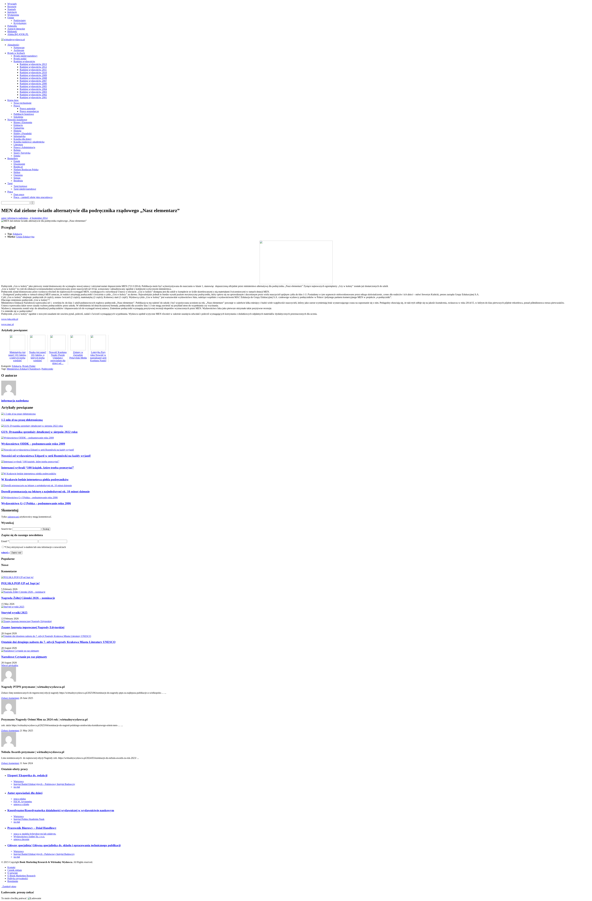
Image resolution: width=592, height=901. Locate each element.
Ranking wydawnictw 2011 (33, 69)
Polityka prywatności (17, 878)
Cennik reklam (14, 870)
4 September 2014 (38, 218)
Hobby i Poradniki (23, 133)
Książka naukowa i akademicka (29, 141)
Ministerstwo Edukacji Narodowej (23, 369)
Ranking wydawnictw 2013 (33, 64)
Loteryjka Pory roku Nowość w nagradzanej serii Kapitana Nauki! (98, 356)
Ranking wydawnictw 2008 (33, 78)
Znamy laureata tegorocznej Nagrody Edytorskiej (32, 627)
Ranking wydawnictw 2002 (33, 94)
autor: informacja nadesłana (14, 218)
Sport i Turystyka (22, 153)
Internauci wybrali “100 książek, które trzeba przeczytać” (37, 467)
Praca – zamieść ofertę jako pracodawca (33, 197)
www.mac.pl (7, 324)
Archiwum (19, 50)
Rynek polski (20, 58)
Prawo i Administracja (24, 147)
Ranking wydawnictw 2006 (33, 83)
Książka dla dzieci (22, 139)
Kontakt (11, 867)
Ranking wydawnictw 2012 (33, 67)
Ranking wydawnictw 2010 (33, 72)
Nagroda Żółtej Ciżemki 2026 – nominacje (28, 598)
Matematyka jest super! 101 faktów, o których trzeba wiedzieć (17, 356)
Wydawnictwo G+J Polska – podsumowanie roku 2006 (36, 503)
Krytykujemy (20, 23)
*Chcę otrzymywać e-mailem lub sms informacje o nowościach (35, 547)
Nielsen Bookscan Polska (26, 169)
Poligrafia (12, 26)
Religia (17, 150)
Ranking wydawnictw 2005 (33, 86)
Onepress (18, 175)
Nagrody (11, 9)
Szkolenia (18, 117)
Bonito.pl (18, 166)
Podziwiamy (20, 20)
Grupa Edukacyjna (25, 236)
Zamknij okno (8, 886)
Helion (17, 172)
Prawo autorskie (27, 108)
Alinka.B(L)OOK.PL (18, 34)
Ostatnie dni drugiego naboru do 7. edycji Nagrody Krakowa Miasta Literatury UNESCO (58, 642)
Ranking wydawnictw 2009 (33, 75)
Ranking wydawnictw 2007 (33, 80)
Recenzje (11, 6)
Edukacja (18, 125)
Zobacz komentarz (10, 698)
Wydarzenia (13, 15)
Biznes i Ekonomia (23, 122)
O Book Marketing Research (21, 875)
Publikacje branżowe (24, 114)
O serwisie (12, 873)
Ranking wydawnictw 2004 (33, 89)
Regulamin (12, 881)
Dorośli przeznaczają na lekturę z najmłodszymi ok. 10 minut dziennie (45, 491)
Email (5, 541)
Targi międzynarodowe (25, 189)
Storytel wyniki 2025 (14, 612)
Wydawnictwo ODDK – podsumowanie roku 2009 (33, 443)
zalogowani (13, 516)
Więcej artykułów (9, 665)
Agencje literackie (16, 28)
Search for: (6, 529)
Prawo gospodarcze (29, 111)
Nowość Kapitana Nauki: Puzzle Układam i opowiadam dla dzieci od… (58, 358)
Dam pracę (19, 194)
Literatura (18, 144)
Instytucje (12, 12)
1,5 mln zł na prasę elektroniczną (22, 419)
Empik (17, 161)
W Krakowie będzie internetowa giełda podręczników (35, 479)
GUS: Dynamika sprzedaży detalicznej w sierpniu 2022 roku (39, 431)
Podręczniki (47, 369)
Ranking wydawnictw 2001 (33, 97)
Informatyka (19, 136)
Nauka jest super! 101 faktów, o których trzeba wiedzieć (37, 356)
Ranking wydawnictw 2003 (33, 92)
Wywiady (12, 3)
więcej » (5, 552)
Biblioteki (12, 31)
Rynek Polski (28, 366)
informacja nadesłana (15, 400)
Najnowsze (19, 47)
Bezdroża (18, 180)
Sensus (17, 178)
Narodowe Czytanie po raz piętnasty (24, 656)
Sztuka (17, 155)
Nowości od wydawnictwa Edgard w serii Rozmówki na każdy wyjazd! (46, 455)
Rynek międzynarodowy (25, 56)
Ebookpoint (19, 164)
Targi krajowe (20, 186)
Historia (17, 130)
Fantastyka (19, 128)
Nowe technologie (22, 103)
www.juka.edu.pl (9, 319)
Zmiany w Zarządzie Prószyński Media (78, 355)
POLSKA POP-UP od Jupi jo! (20, 583)
